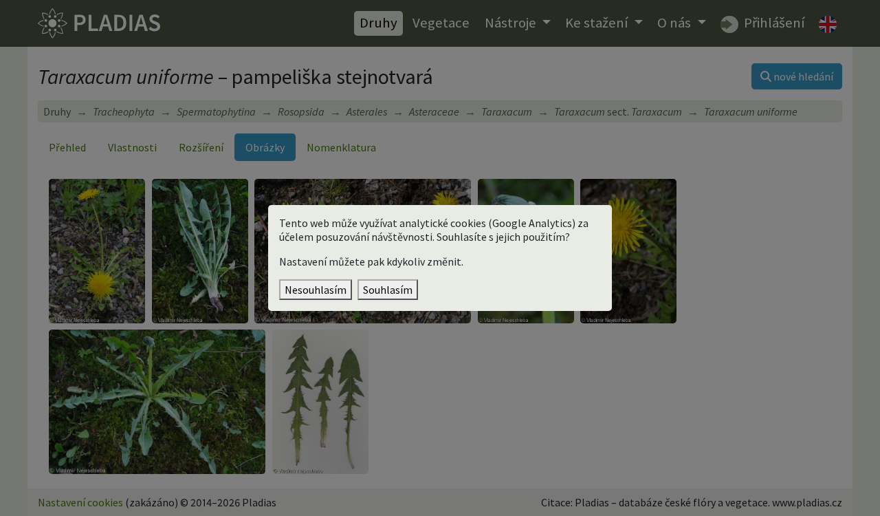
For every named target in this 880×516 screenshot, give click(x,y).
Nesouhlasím (315, 290)
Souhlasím (387, 290)
